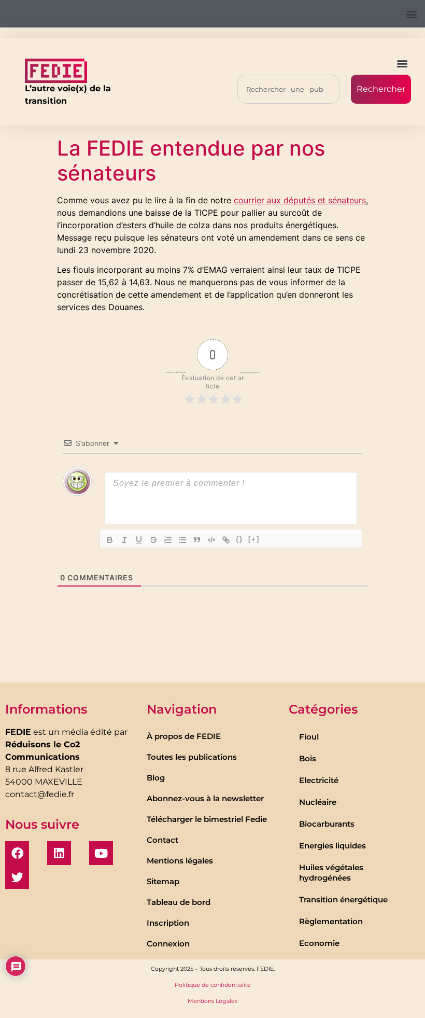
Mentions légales (180, 861)
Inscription (168, 923)
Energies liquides (332, 845)
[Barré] (153, 540)
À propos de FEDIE (184, 736)
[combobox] (288, 89)
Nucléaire (317, 802)
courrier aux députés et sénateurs (300, 200)
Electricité (318, 780)
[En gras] (110, 540)
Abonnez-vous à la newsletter (205, 798)
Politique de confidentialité (213, 984)
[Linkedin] (59, 853)
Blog (156, 778)
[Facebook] (17, 853)
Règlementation (331, 921)
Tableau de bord (178, 902)
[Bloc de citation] (197, 540)
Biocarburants (327, 824)
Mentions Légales (212, 1001)
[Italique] (124, 540)
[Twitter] (17, 877)
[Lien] (226, 540)
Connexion (168, 944)
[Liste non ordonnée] (182, 540)
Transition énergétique (343, 899)
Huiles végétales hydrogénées (331, 872)
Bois (307, 758)
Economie (319, 943)
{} (239, 539)
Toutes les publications (192, 757)
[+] (254, 539)
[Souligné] (139, 540)
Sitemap (163, 881)
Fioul (309, 737)
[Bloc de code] (211, 540)
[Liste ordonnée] (168, 540)
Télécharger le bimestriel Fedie (207, 819)
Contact (162, 840)
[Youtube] (101, 853)
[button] (411, 13)
